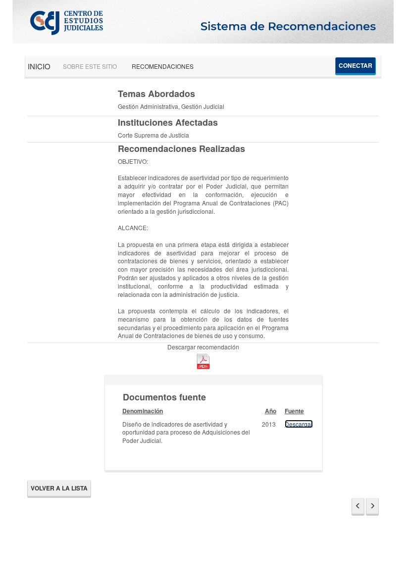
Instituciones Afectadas (168, 122)
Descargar (299, 424)
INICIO (39, 66)
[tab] (213, 380)
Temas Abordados (156, 94)
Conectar (355, 65)
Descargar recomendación (203, 347)
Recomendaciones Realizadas (181, 149)
